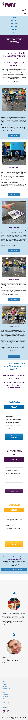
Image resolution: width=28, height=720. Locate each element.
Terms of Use (6, 702)
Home (4, 681)
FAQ (4, 692)
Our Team (5, 686)
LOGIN (23, 13)
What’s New (5, 694)
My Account (5, 698)
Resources (5, 696)
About (4, 683)
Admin (4, 705)
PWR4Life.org (6, 684)
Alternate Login (6, 688)
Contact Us (5, 707)
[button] (14, 32)
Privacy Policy (6, 704)
